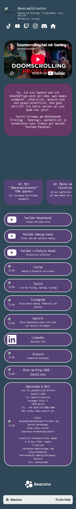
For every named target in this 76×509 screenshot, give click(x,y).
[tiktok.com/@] (8, 26)
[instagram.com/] (35, 26)
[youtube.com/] (17, 26)
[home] (38, 485)
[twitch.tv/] (26, 26)
